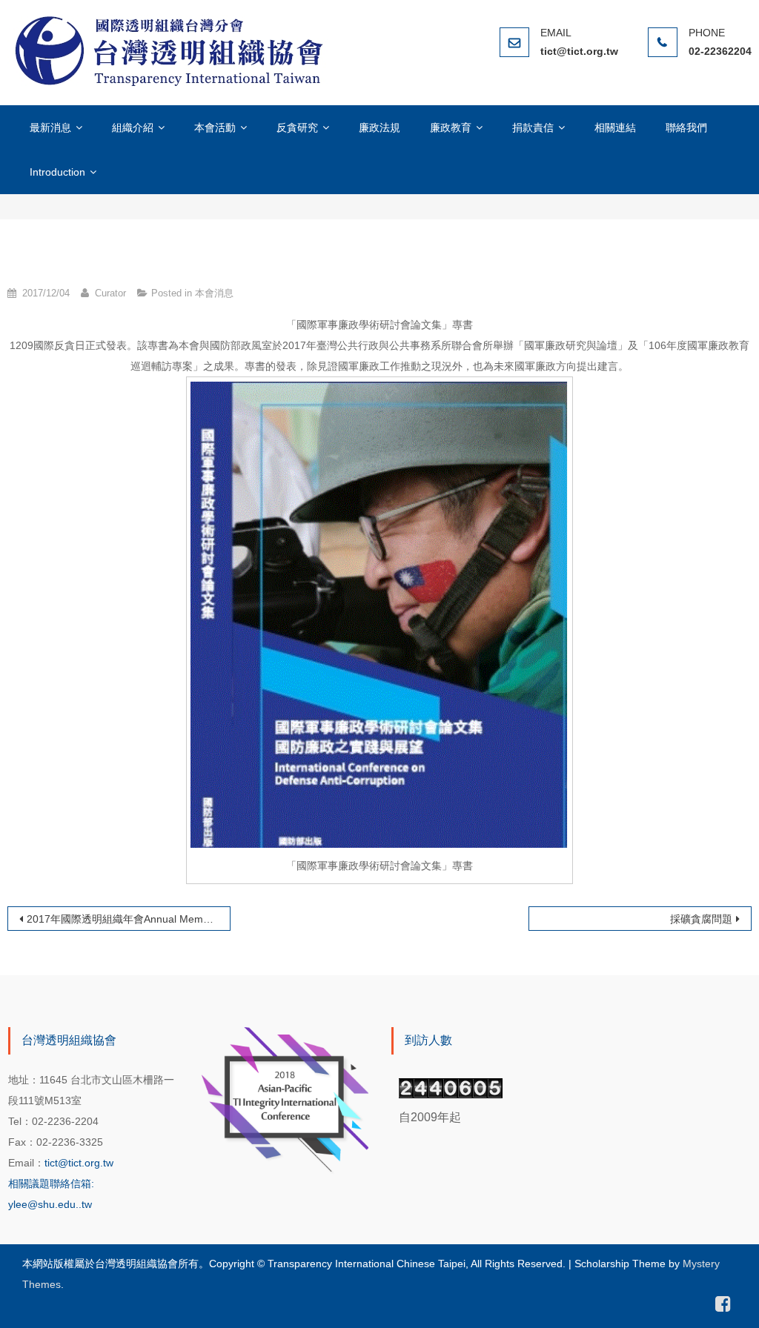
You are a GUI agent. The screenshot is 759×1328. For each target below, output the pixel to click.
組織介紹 (132, 127)
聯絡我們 (686, 127)
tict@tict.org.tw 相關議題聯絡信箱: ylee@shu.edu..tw (60, 1183)
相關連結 (615, 127)
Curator (110, 293)
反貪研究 (297, 127)
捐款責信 (533, 127)
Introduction (57, 172)
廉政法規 (379, 127)
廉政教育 (450, 127)
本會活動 (215, 127)
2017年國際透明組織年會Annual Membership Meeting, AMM (129, 919)
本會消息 (214, 293)
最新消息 (50, 127)
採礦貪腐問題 (701, 919)
